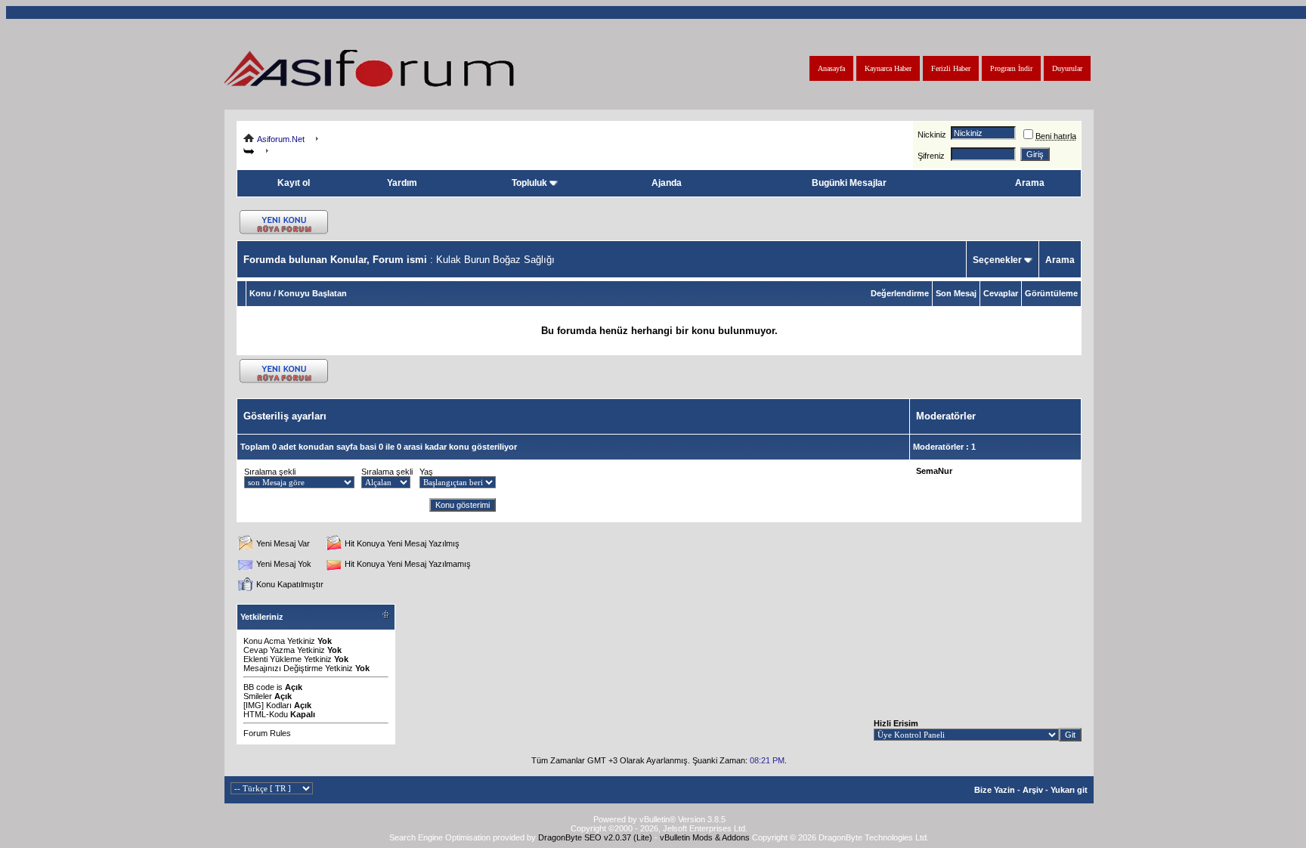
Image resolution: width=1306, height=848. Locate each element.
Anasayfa (831, 68)
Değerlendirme (900, 293)
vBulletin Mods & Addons (705, 837)
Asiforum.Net (281, 139)
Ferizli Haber (950, 68)
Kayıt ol (293, 183)
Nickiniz (932, 134)
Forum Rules (267, 733)
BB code (258, 687)
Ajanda (666, 183)
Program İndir (1011, 68)
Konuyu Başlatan (312, 293)
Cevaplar (1000, 293)
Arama (1029, 183)
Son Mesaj (956, 293)
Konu (260, 293)
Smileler (257, 696)
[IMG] (253, 705)
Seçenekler (997, 260)
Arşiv (1033, 789)
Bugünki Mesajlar (849, 183)
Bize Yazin (994, 789)
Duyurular (1067, 68)
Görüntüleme (1051, 293)
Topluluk (529, 183)
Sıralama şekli (270, 471)
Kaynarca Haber (888, 68)
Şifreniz (931, 155)
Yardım (402, 183)
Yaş (426, 471)
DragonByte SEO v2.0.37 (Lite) (595, 837)
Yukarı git (1069, 789)
